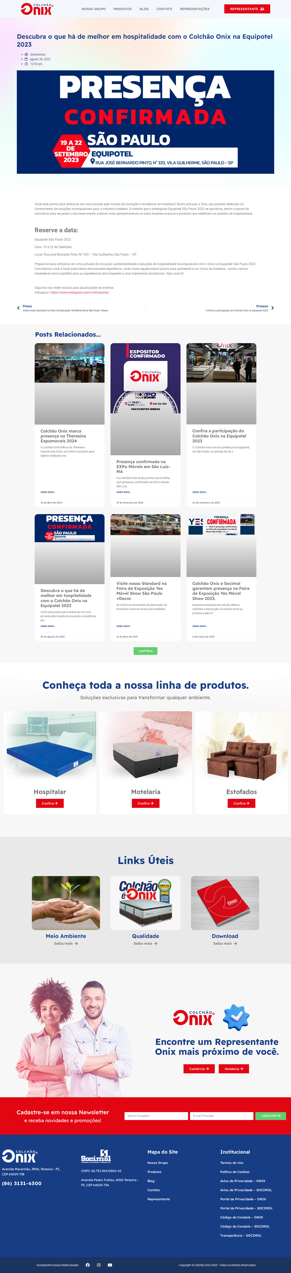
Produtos (123, 9)
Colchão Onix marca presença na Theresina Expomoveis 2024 (63, 435)
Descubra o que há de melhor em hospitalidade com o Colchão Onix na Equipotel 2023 (66, 598)
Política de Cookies (235, 1172)
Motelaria (50, 792)
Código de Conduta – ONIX (241, 1217)
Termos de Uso (231, 1163)
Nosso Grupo (94, 9)
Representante (158, 1199)
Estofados (145, 792)
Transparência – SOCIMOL (241, 1235)
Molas (242, 792)
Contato (164, 9)
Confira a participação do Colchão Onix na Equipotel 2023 (219, 435)
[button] (145, 651)
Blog (144, 9)
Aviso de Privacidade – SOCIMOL (246, 1190)
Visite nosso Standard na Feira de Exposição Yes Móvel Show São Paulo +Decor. (141, 591)
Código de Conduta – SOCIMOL (245, 1226)
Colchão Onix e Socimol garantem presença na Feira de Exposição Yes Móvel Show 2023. (220, 591)
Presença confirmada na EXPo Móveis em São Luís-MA (143, 466)
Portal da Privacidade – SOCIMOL (246, 1208)
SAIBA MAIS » (48, 492)
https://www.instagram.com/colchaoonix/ (79, 292)
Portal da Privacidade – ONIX (243, 1199)
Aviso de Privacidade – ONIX (242, 1181)
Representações (195, 9)
